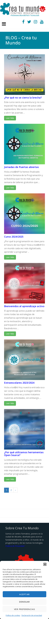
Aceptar (24, 594)
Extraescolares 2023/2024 (19, 382)
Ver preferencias (24, 609)
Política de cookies (13, 615)
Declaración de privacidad (32, 615)
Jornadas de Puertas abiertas (21, 167)
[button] (45, 564)
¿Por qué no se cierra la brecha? (23, 97)
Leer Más (10, 118)
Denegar (24, 601)
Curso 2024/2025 (13, 236)
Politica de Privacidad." (15, 546)
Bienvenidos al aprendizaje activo (24, 306)
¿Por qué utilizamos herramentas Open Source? (24, 454)
